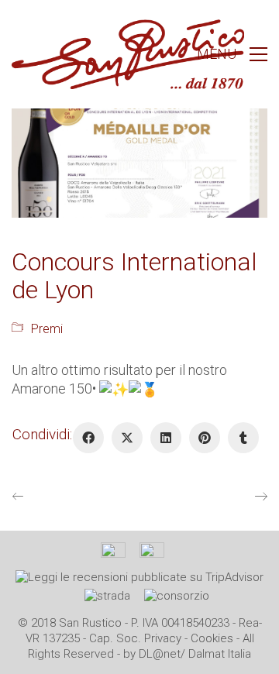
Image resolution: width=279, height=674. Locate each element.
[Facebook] (88, 437)
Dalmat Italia (219, 654)
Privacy (162, 638)
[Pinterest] (204, 437)
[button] (232, 54)
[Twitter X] (127, 437)
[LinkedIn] (165, 437)
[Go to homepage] (128, 54)
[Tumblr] (243, 437)
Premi (47, 329)
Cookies (212, 638)
